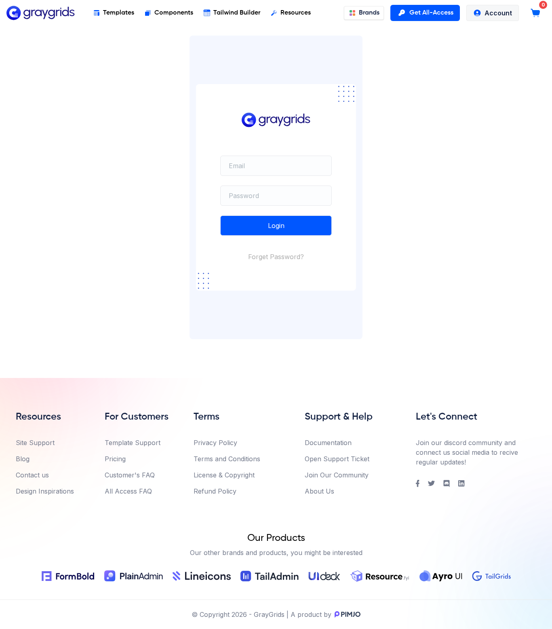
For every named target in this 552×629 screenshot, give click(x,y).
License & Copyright (224, 475)
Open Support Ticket (337, 459)
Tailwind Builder (236, 13)
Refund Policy (215, 491)
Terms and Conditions (227, 459)
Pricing (115, 459)
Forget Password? (276, 257)
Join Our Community (337, 475)
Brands (369, 13)
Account (498, 13)
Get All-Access (431, 13)
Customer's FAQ (130, 475)
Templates (118, 13)
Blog (22, 459)
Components (173, 13)
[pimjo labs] (345, 614)
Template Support (132, 443)
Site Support (35, 443)
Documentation (328, 443)
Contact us (32, 475)
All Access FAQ (128, 491)
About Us (319, 491)
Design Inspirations (45, 491)
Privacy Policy (215, 443)
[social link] (417, 483)
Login (276, 226)
